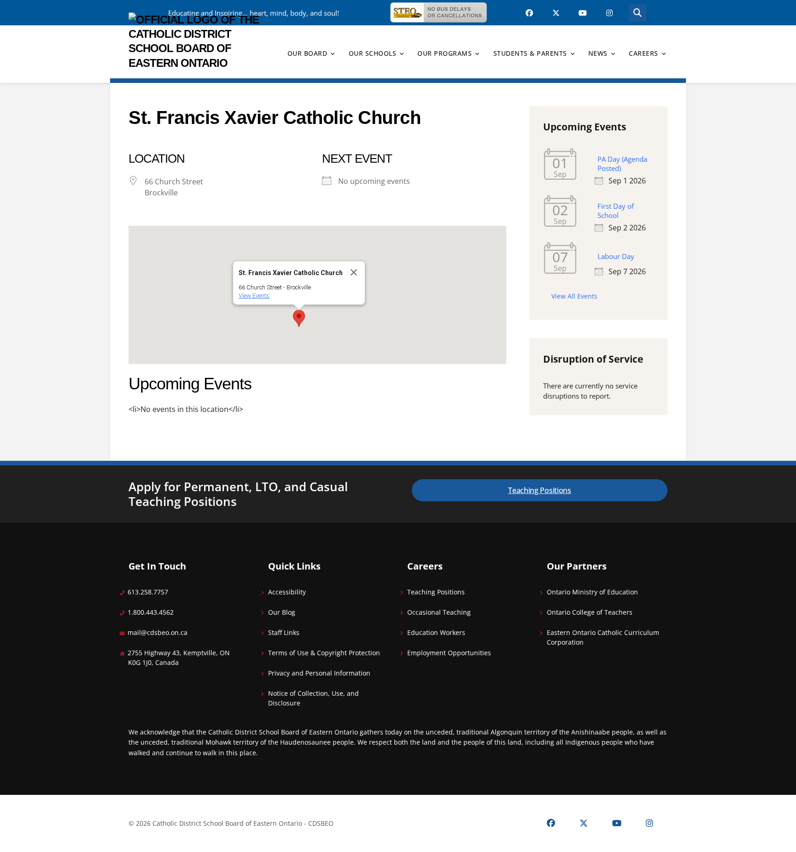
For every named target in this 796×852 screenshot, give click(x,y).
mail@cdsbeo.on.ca (157, 632)
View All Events (574, 296)
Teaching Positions (539, 490)
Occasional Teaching (439, 612)
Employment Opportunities (449, 652)
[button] (299, 318)
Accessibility (287, 592)
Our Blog (281, 612)
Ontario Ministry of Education (592, 592)
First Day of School (615, 210)
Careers (643, 53)
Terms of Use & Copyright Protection (324, 652)
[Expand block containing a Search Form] (637, 13)
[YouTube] (616, 823)
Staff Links (283, 632)
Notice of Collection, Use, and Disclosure (313, 698)
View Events (254, 295)
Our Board (307, 53)
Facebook (529, 13)
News (598, 53)
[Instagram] (649, 823)
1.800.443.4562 (151, 612)
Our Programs (444, 53)
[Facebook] (551, 823)
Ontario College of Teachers (589, 612)
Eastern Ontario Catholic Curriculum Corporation (603, 637)
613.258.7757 (148, 592)
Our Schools (373, 53)
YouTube (583, 13)
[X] (583, 823)
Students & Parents (530, 53)
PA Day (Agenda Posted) (622, 163)
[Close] (354, 272)
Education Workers (436, 632)
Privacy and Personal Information (319, 673)
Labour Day (615, 256)
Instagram (609, 13)
